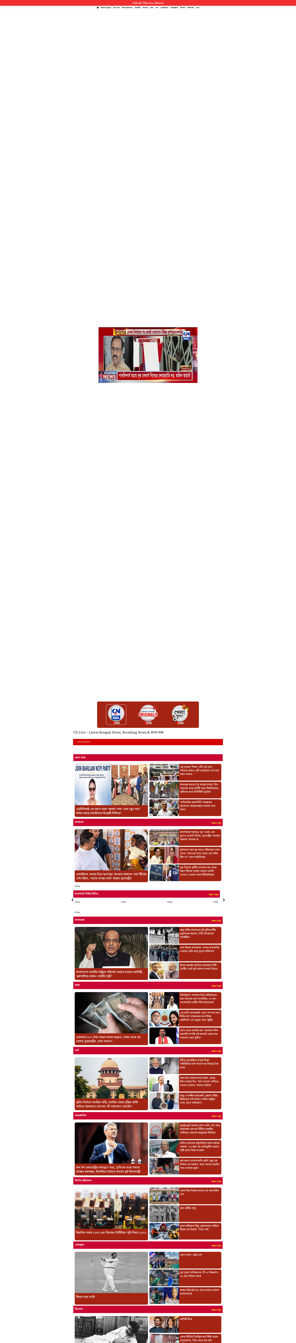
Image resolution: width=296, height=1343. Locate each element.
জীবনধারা (191, 7)
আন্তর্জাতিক (174, 7)
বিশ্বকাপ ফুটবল (106, 7)
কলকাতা (145, 7)
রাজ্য (151, 7)
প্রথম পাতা (116, 7)
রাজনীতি (137, 7)
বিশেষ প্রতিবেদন (127, 7)
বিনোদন (183, 7)
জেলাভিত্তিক (164, 7)
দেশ (157, 7)
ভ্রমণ (197, 7)
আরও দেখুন (216, 823)
